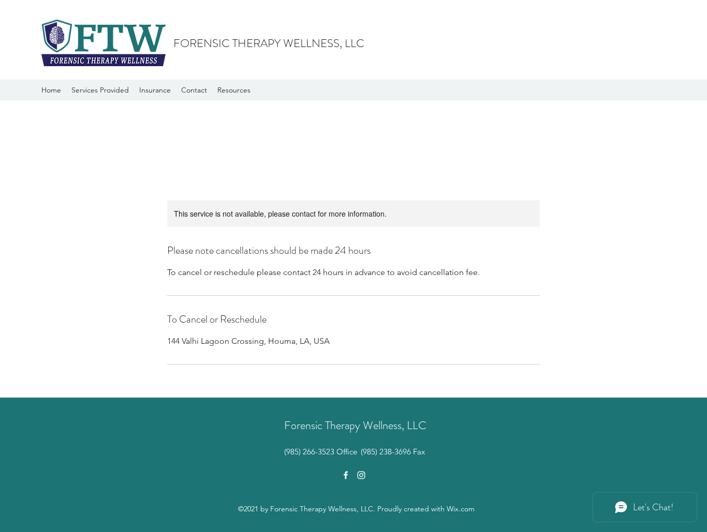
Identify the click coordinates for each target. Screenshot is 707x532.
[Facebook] (346, 475)
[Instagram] (361, 475)
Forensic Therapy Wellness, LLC (355, 425)
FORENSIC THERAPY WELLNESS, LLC (268, 43)
